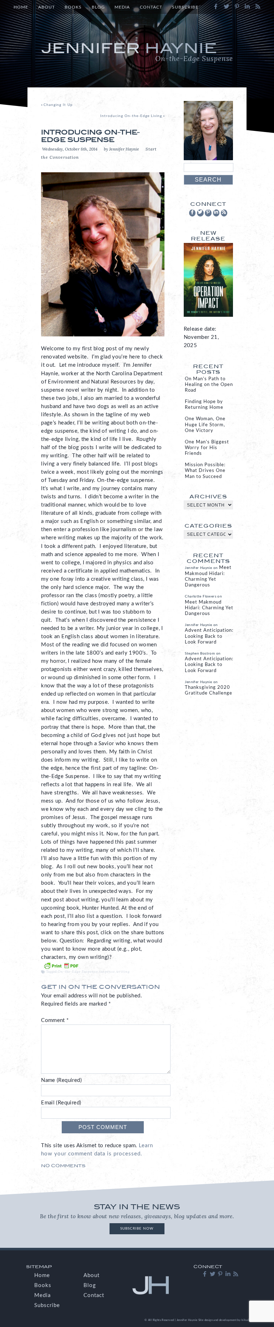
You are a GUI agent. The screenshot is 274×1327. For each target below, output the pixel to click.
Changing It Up (58, 105)
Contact (151, 7)
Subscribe (185, 7)
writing (123, 972)
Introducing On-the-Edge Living (131, 116)
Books (73, 7)
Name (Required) (61, 1080)
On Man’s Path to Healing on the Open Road (209, 384)
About (46, 7)
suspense (107, 972)
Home (21, 7)
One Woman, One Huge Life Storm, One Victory (205, 424)
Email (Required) (61, 1102)
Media (122, 7)
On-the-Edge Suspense (78, 972)
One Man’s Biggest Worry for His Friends (207, 447)
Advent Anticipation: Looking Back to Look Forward (209, 636)
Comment (54, 1020)
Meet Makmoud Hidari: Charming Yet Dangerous (209, 608)
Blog (98, 7)
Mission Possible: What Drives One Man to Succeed (205, 470)
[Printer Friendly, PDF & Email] (61, 965)
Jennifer (137, 51)
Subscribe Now (136, 1228)
